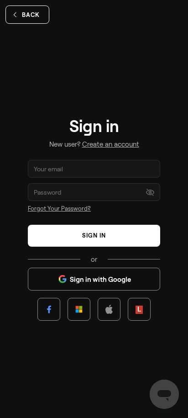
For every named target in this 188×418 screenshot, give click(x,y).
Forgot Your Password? (59, 208)
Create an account (110, 144)
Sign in (94, 235)
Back (31, 14)
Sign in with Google (100, 279)
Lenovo (139, 309)
